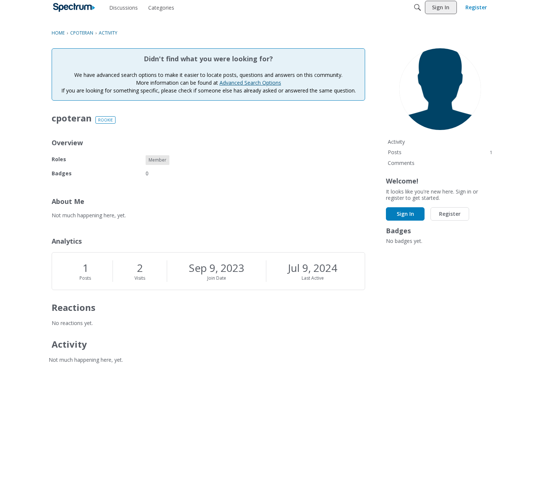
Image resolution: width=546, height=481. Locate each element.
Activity (396, 141)
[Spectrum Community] (74, 7)
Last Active (313, 278)
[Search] (417, 7)
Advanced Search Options (250, 82)
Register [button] (450, 213)
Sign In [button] (405, 213)
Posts (85, 278)
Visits (139, 278)
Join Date (216, 278)
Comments (401, 162)
